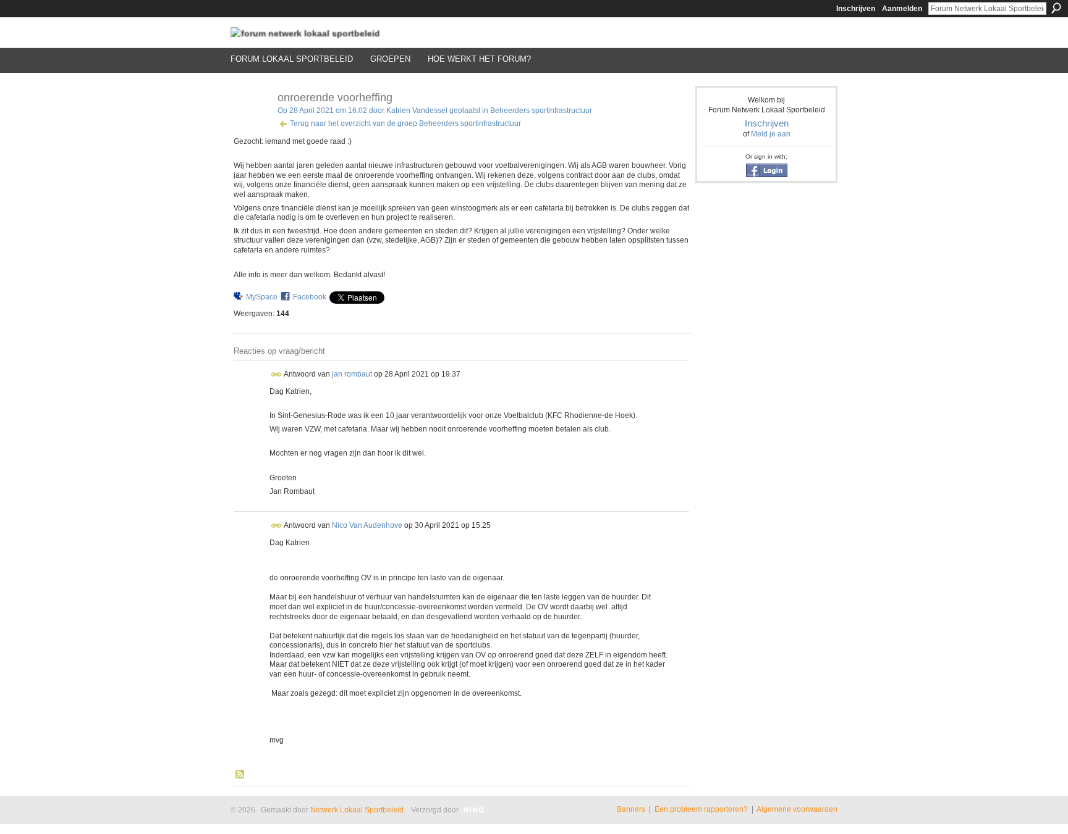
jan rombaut (352, 373)
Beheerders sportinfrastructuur (541, 110)
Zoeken (1056, 8)
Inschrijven (855, 8)
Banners (631, 809)
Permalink (276, 374)
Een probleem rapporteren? (701, 809)
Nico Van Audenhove (367, 524)
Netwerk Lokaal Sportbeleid (357, 810)
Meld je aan (770, 134)
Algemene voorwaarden (796, 809)
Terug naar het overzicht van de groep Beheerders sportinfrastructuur (405, 123)
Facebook (309, 297)
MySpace (262, 297)
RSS (240, 774)
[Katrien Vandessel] (250, 125)
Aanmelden (902, 8)
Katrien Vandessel (416, 110)
